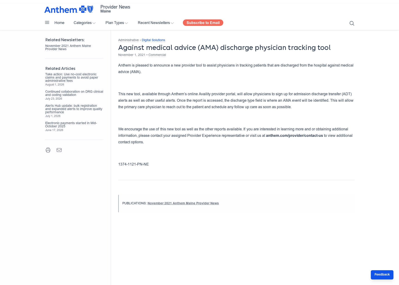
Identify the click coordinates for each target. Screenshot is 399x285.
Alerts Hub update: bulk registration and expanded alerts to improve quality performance (73, 109)
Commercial (157, 55)
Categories (83, 23)
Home (59, 23)
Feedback (382, 274)
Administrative (128, 40)
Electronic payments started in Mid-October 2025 (71, 125)
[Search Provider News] (352, 23)
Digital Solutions (153, 40)
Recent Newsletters (154, 23)
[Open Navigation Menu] (47, 22)
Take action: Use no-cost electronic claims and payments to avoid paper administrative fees (71, 78)
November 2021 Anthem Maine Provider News (68, 48)
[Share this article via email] (59, 150)
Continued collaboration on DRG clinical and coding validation (74, 93)
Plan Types (115, 23)
